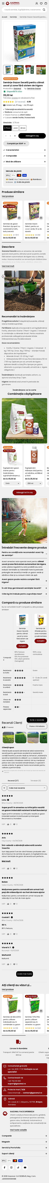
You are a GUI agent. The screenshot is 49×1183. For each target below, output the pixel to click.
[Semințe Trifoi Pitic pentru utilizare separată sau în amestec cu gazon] (34, 1004)
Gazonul (17, 88)
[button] (8, 102)
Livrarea (15, 98)
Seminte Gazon (34, 88)
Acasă (4, 17)
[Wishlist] (41, 3)
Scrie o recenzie (37, 720)
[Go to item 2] (20, 737)
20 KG (23, 128)
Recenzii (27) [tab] (13, 781)
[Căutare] (44, 9)
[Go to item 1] (8, 737)
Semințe (13, 17)
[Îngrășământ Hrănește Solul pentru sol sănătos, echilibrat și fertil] (34, 455)
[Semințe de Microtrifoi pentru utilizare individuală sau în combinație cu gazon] (12, 1004)
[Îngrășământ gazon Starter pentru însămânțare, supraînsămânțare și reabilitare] (12, 455)
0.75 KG (7, 128)
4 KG (16, 128)
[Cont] (36, 3)
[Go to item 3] (33, 737)
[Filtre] (4, 788)
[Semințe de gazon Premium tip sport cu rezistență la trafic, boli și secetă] (12, 211)
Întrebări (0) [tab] (36, 781)
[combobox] (24, 9)
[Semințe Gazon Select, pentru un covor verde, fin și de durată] (34, 211)
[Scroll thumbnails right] (44, 737)
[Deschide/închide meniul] (3, 3)
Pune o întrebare (37, 726)
